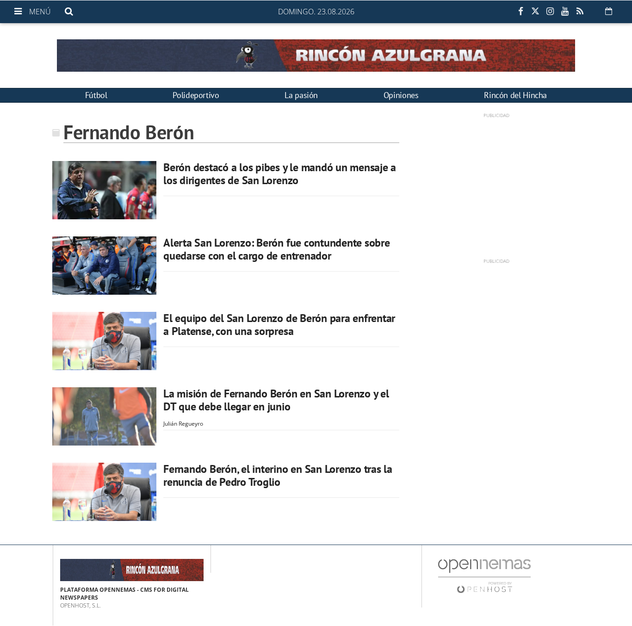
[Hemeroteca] (608, 11)
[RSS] (579, 11)
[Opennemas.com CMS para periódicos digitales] (484, 576)
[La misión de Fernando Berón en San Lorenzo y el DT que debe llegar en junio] (104, 416)
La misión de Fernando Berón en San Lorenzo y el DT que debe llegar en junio (276, 400)
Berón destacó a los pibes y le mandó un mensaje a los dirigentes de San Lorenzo (279, 173)
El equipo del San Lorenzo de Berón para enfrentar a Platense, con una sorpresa (279, 324)
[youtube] (565, 11)
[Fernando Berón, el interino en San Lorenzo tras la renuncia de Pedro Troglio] (104, 492)
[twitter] (535, 11)
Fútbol (96, 95)
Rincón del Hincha (515, 95)
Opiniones (401, 95)
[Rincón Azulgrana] (316, 55)
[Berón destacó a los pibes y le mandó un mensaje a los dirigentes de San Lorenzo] (104, 190)
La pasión (301, 95)
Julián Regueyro (183, 424)
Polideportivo (196, 95)
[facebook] (520, 11)
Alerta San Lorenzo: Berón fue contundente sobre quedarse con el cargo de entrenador (276, 249)
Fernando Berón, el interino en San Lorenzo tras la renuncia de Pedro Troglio (277, 475)
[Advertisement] (496, 183)
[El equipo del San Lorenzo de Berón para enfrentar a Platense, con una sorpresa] (104, 341)
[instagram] (550, 11)
